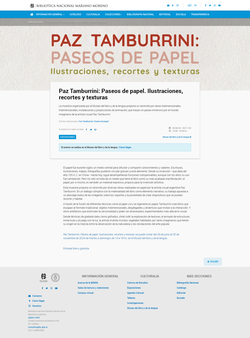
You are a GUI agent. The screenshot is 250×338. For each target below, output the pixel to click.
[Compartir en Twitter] (91, 129)
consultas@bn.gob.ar (38, 327)
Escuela (181, 14)
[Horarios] (177, 5)
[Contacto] (168, 5)
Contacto (37, 295)
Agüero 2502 (34, 317)
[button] (213, 262)
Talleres (131, 297)
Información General (49, 14)
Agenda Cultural (35, 22)
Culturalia (93, 14)
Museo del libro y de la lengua (176, 137)
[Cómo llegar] (173, 5)
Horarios (36, 305)
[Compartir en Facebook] (86, 129)
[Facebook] (206, 5)
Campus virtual (85, 292)
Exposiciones (67, 137)
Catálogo (75, 14)
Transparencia (200, 14)
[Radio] (195, 5)
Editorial (165, 14)
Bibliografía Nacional (140, 14)
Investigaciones (135, 303)
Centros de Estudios (137, 282)
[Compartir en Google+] (96, 129)
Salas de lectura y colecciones (93, 287)
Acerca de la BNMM (88, 282)
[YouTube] (219, 5)
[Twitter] (210, 5)
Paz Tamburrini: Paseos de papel (94, 121)
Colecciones (112, 14)
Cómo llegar (125, 147)
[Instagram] (214, 5)
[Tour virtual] (189, 5)
